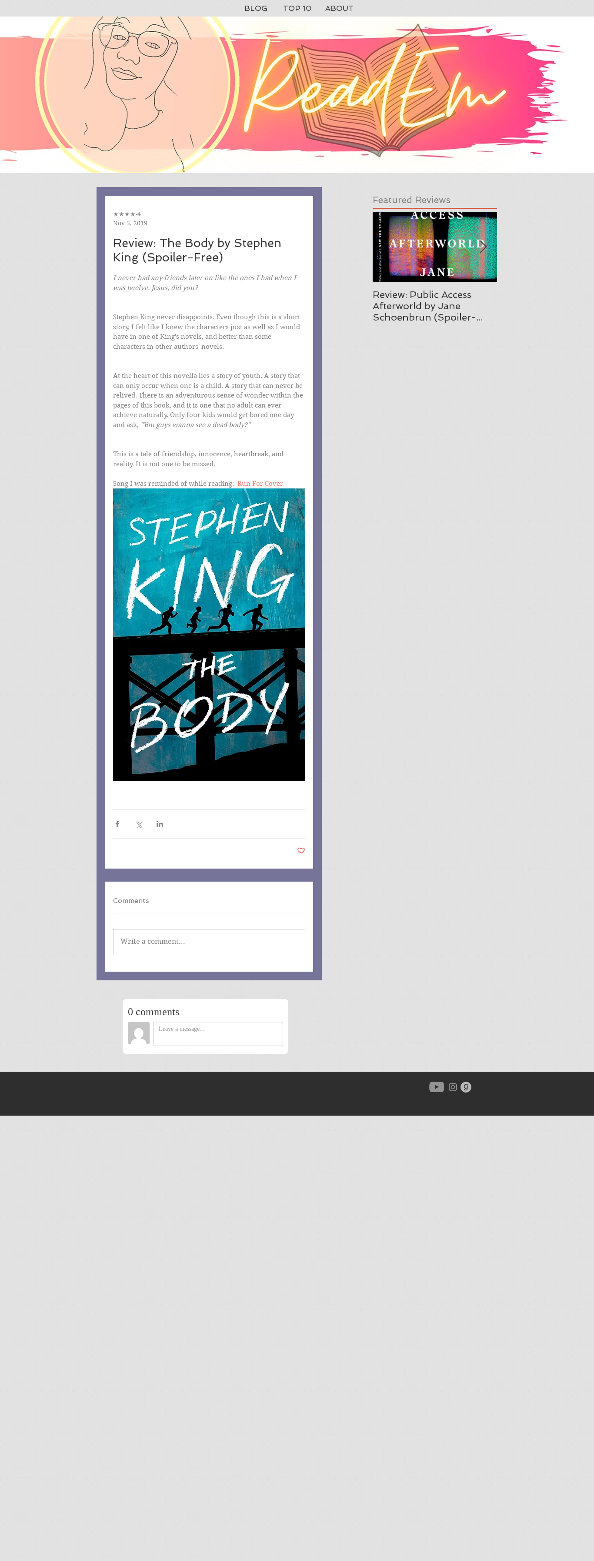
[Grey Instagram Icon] (452, 1087)
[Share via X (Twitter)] (138, 824)
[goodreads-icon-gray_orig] (466, 1087)
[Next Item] (483, 247)
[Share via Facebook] (117, 824)
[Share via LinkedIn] (160, 824)
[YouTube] (436, 1087)
